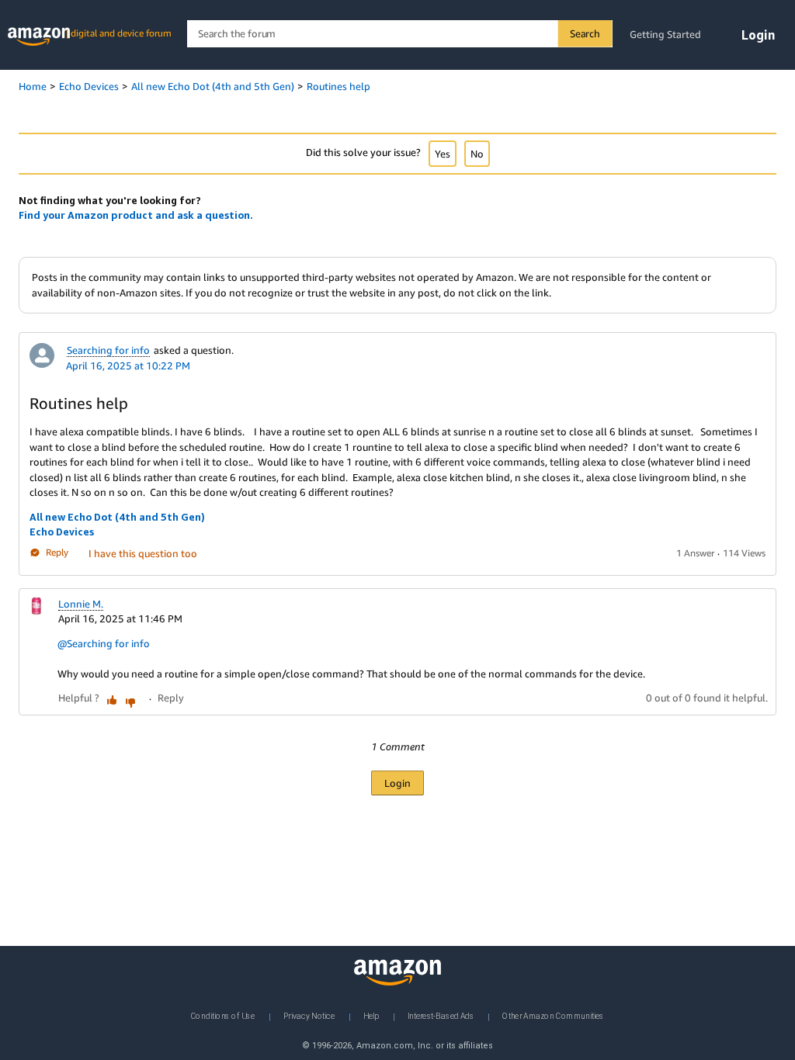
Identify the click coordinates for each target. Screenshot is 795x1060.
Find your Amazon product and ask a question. (136, 215)
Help (371, 1015)
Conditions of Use (223, 1015)
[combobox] (399, 33)
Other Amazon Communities (553, 1015)
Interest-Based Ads (441, 1015)
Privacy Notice (309, 1015)
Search (585, 33)
